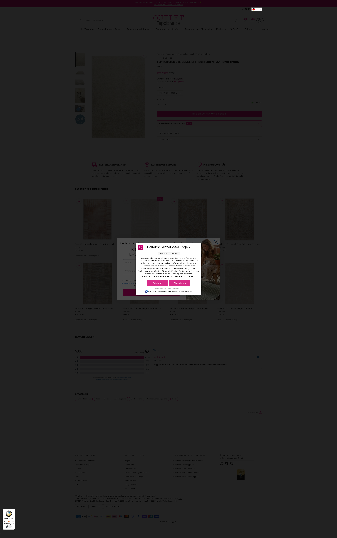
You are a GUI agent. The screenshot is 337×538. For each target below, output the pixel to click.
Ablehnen (157, 283)
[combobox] (256, 9)
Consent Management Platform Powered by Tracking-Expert (170, 291)
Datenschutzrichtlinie (163, 288)
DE (257, 9)
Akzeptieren (180, 283)
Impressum (176, 288)
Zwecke (163, 254)
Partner (174, 254)
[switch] (8, 526)
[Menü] (13, 510)
